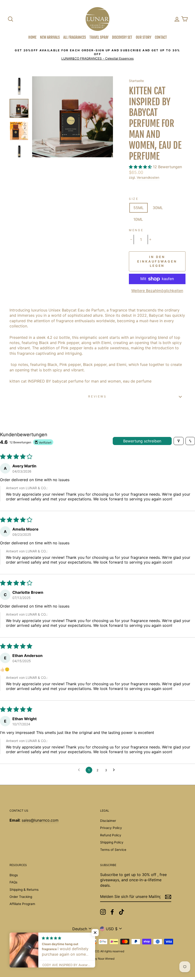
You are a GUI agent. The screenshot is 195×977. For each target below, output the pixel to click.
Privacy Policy (111, 828)
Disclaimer (108, 821)
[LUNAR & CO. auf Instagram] (103, 912)
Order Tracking (21, 897)
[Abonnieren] (168, 897)
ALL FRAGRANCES (74, 37)
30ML (158, 207)
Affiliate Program (22, 904)
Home (32, 37)
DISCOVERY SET (122, 37)
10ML (138, 219)
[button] (141, 166)
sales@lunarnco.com (40, 820)
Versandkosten (148, 177)
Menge (136, 230)
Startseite (136, 81)
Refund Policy (110, 835)
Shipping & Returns (24, 889)
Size (133, 199)
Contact (161, 37)
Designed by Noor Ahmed (97, 958)
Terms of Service (113, 850)
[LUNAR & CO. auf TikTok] (121, 912)
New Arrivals (50, 37)
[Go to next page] (115, 770)
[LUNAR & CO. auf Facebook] (112, 912)
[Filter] (179, 441)
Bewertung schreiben (142, 441)
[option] (97, 54)
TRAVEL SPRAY (98, 37)
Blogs (14, 875)
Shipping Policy (111, 842)
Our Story (143, 37)
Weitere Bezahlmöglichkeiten (157, 290)
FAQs (13, 882)
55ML (138, 207)
